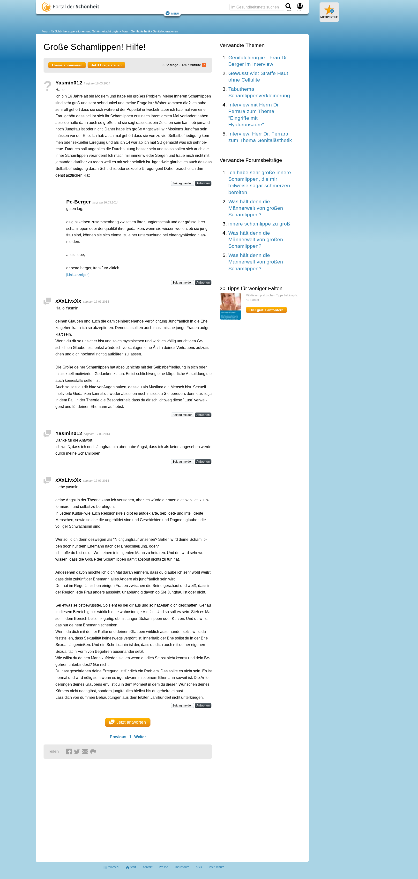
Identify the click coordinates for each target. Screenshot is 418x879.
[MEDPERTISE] (329, 20)
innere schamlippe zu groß (259, 223)
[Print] (93, 751)
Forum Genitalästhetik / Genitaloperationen (150, 31)
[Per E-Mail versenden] (85, 751)
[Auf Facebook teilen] (69, 751)
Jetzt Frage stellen (106, 65)
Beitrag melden (182, 183)
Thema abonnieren (67, 65)
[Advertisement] (119, 808)
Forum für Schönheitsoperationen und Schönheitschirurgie (80, 31)
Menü (175, 13)
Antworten (203, 183)
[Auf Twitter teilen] (77, 751)
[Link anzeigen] (78, 275)
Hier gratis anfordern (266, 310)
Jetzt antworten (131, 722)
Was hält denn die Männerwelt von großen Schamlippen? (255, 208)
